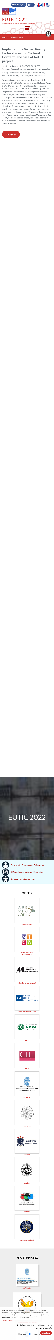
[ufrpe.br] (27, 1141)
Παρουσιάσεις (17, 37)
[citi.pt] (27, 1055)
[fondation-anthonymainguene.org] (27, 1306)
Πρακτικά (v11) (18, 4)
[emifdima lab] (27, 1274)
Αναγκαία (24, 1334)
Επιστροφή (11, 134)
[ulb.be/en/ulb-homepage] (27, 998)
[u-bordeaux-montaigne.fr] (27, 969)
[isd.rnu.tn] (27, 1198)
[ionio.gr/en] (27, 1112)
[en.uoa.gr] (27, 1083)
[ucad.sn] (27, 1169)
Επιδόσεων (35, 1334)
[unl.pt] (27, 1026)
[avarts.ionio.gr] (27, 910)
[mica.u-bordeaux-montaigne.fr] (27, 939)
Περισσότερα (7, 1320)
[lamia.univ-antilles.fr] (27, 1226)
